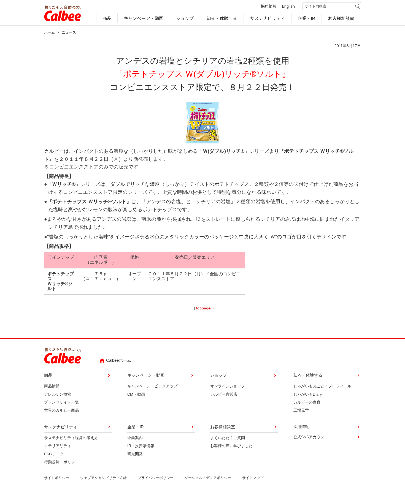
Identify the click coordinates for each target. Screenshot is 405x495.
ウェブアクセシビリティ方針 (103, 478)
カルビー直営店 (223, 394)
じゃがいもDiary (307, 394)
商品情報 (52, 386)
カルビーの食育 (306, 402)
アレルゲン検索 (57, 394)
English (288, 6)
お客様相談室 (341, 18)
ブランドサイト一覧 (61, 402)
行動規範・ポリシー (61, 462)
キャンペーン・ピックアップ (152, 386)
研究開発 (135, 454)
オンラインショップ (227, 386)
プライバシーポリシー (156, 478)
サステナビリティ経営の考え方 (71, 438)
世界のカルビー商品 (61, 410)
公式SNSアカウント (310, 437)
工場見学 (301, 410)
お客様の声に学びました (231, 446)
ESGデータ (54, 454)
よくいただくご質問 (227, 438)
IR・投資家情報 (140, 446)
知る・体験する (221, 18)
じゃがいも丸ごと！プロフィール (322, 386)
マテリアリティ (57, 446)
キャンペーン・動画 (144, 18)
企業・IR (306, 18)
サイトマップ (253, 478)
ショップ (185, 18)
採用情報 (268, 6)
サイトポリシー (56, 478)
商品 (106, 18)
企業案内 (135, 438)
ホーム (49, 32)
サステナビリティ (267, 18)
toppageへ (205, 308)
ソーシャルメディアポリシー (208, 478)
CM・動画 (136, 394)
